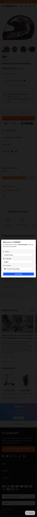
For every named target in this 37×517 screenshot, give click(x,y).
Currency (8, 265)
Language (8, 258)
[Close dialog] (34, 241)
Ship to (7, 251)
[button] (18, 255)
